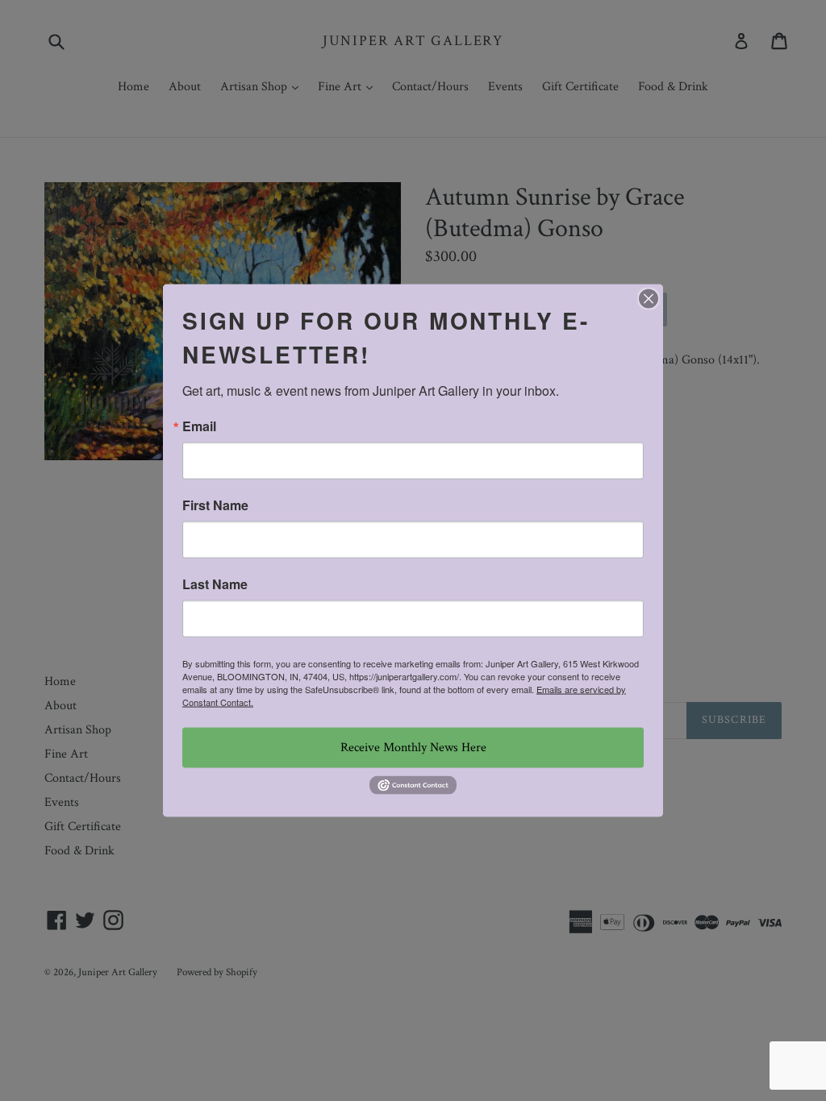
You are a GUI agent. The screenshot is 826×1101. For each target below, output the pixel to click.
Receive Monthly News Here (413, 747)
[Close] (648, 299)
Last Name (215, 584)
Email (199, 426)
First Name (215, 505)
